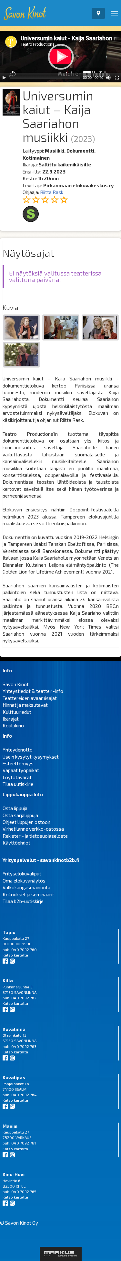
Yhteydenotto (18, 749)
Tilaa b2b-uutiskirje (23, 901)
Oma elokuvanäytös (24, 880)
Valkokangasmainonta (26, 887)
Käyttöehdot (16, 842)
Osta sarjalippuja (20, 815)
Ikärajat (11, 719)
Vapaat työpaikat (21, 770)
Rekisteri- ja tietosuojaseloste (35, 836)
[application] (60, 56)
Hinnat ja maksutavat (25, 705)
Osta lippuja (15, 808)
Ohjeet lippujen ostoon (26, 822)
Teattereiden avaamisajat (30, 698)
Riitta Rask (51, 192)
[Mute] (108, 77)
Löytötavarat (17, 777)
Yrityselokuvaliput (22, 873)
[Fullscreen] (116, 77)
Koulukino (13, 725)
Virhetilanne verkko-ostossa (33, 829)
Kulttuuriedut (17, 712)
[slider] (45, 77)
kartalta (21, 955)
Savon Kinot (16, 684)
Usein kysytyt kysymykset (31, 757)
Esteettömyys (18, 763)
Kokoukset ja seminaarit (28, 894)
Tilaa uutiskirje (18, 784)
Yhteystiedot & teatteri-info (33, 691)
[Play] (4, 77)
